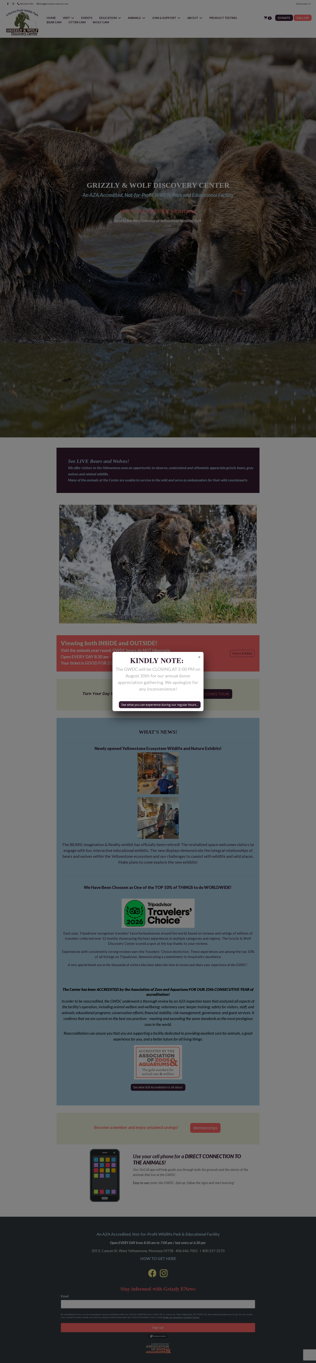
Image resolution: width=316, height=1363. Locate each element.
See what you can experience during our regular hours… (159, 705)
